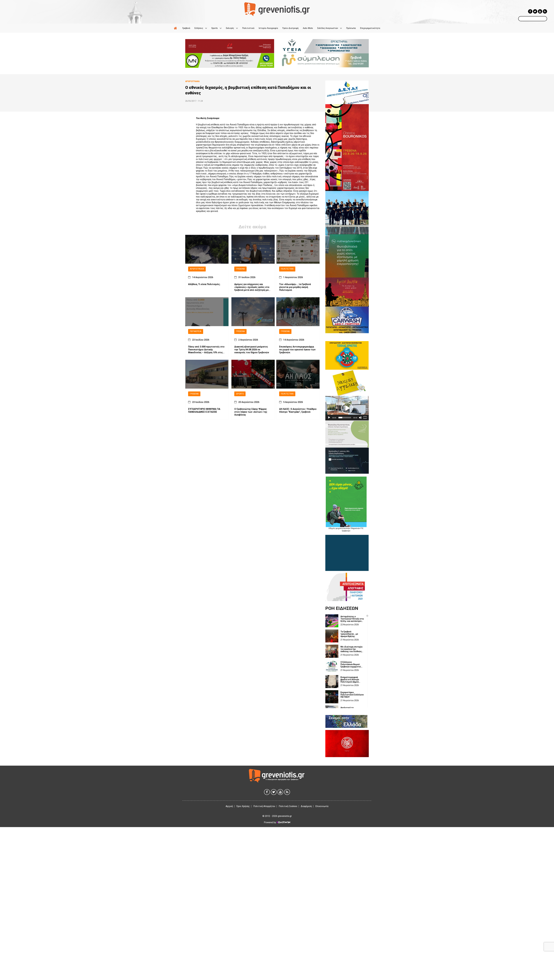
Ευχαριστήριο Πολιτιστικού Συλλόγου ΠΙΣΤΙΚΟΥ (352, 694)
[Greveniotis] (277, 9)
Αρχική (229, 806)
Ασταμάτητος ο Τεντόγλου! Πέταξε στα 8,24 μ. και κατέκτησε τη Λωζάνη (352, 618)
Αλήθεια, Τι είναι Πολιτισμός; (204, 284)
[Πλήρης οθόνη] (365, 417)
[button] (347, 408)
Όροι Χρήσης (243, 806)
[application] (347, 408)
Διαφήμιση (306, 806)
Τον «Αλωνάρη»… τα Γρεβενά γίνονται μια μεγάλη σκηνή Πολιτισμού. (295, 287)
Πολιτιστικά (287, 269)
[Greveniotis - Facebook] (530, 11)
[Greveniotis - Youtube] (540, 11)
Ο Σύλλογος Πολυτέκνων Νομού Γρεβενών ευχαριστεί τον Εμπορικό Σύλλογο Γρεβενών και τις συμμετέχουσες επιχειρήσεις (351, 664)
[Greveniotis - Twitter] (535, 11)
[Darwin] (283, 822)
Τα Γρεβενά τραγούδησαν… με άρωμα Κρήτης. (349, 633)
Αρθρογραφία (197, 269)
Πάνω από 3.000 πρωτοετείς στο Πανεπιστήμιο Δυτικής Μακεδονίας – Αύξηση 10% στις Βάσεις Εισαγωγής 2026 (206, 349)
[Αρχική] (176, 28)
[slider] (344, 417)
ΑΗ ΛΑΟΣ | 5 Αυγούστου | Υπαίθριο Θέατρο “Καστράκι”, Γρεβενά (298, 410)
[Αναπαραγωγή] (329, 417)
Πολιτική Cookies (288, 806)
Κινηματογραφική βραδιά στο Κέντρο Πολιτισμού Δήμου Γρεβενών (349, 679)
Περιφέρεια (195, 331)
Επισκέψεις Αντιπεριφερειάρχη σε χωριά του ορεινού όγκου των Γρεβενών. (297, 349)
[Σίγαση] (360, 417)
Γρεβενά (240, 269)
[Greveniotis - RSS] (545, 11)
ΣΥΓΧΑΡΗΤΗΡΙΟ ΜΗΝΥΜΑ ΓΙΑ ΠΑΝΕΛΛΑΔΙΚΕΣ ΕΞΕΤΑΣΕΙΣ (204, 410)
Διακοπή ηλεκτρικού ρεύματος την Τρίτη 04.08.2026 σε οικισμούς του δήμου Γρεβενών (251, 349)
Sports (240, 394)
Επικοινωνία (321, 806)
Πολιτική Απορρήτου (264, 806)
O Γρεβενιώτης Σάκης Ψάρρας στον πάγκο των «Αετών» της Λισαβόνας (250, 412)
